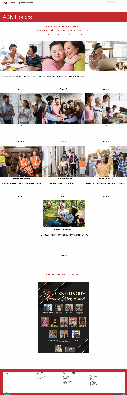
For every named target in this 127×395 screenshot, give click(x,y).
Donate (4, 382)
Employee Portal (6, 384)
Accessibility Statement (7, 390)
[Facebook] (63, 2)
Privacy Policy (5, 389)
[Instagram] (61, 2)
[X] (66, 2)
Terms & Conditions (6, 388)
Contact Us (5, 383)
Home (4, 377)
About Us (4, 378)
